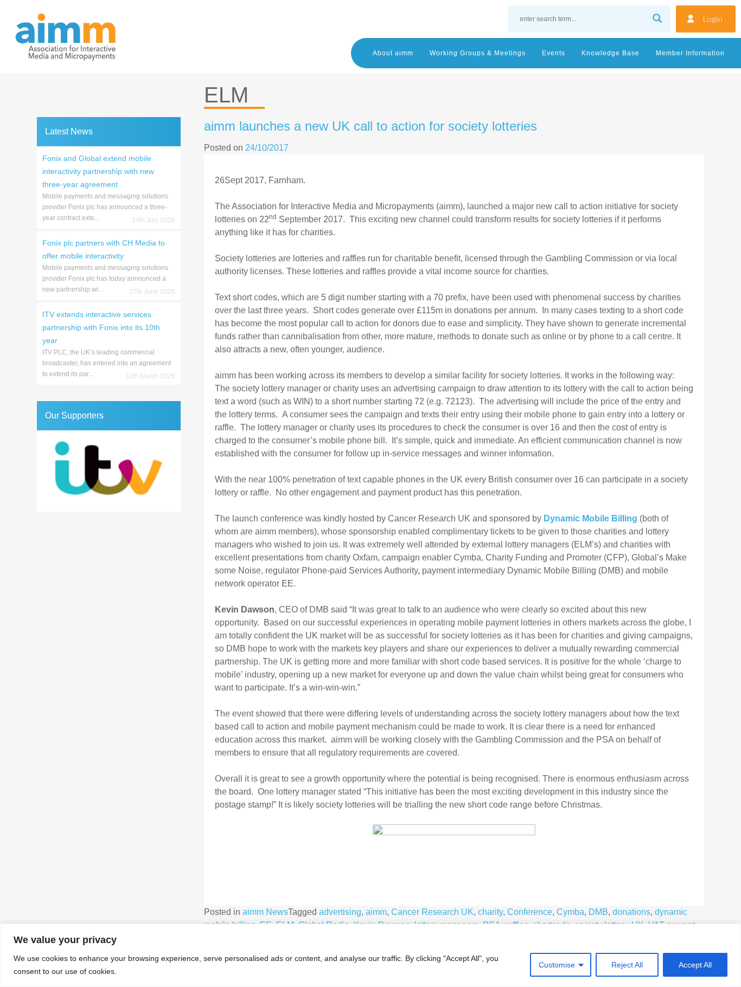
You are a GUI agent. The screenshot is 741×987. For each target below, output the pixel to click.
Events (553, 53)
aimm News (265, 912)
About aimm (393, 53)
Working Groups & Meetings (478, 53)
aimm (376, 912)
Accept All (695, 964)
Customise (557, 964)
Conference (529, 912)
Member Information (690, 53)
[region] (370, 955)
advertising (340, 912)
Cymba (570, 912)
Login (713, 18)
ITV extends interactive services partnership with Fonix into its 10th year (101, 327)
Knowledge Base (611, 53)
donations (631, 912)
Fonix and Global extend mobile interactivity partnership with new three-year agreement (98, 171)
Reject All (627, 964)
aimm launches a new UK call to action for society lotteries (370, 126)
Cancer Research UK (432, 912)
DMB (598, 912)
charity (490, 912)
